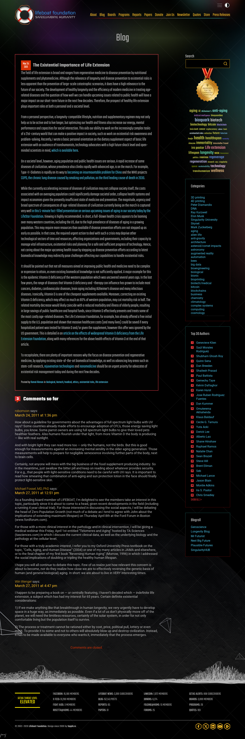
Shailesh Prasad (206, 370)
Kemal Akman (37, 382)
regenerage (216, 157)
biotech (216, 120)
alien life (196, 234)
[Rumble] (227, 726)
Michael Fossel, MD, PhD (32, 489)
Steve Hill (202, 461)
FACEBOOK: (58, 694)
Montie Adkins (205, 485)
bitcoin (212, 125)
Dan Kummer (204, 403)
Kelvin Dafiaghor (206, 385)
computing (197, 309)
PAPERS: (102, 710)
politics (196, 158)
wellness (217, 171)
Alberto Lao (203, 436)
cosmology (198, 313)
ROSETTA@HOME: (61, 710)
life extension (101, 382)
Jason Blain (203, 480)
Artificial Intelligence (202, 116)
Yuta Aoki (202, 427)
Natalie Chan (204, 451)
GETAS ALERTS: (196, 694)
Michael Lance (205, 475)
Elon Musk (197, 216)
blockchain (222, 125)
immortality (204, 143)
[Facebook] (198, 726)
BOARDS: (193, 699)
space (194, 166)
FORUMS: (148, 710)
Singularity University (204, 219)
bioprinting (197, 279)
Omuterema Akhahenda (203, 410)
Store (207, 15)
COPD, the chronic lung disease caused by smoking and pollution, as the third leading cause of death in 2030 (82, 178)
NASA (217, 153)
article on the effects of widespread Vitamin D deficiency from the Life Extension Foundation (82, 336)
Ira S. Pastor (204, 490)
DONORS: (148, 699)
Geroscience (198, 527)
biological (50, 382)
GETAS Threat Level (27, 701)
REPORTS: (102, 705)
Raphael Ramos (206, 446)
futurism (223, 133)
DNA (194, 208)
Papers (148, 15)
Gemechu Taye (205, 380)
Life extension (215, 147)
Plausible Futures (202, 545)
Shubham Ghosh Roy (209, 356)
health (199, 138)
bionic (195, 275)
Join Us (170, 15)
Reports (136, 15)
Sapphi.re (72, 726)
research (211, 162)
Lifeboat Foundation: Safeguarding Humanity (45, 15)
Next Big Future (200, 540)
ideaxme (192, 143)
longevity (207, 152)
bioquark (202, 120)
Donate (159, 15)
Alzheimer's (206, 111)
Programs (124, 15)
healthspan (213, 138)
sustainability (204, 166)
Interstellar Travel (220, 143)
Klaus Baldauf (205, 417)
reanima (203, 157)
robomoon (22, 411)
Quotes (197, 15)
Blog (102, 15)
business (196, 294)
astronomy (197, 249)
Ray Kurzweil (199, 212)
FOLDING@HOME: (152, 705)
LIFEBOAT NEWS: (106, 694)
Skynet (195, 223)
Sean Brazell (204, 456)
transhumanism (201, 171)
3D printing (198, 197)
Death (225, 129)
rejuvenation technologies (59, 366)
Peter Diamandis (201, 205)
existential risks (87, 382)
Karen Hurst (203, 390)
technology (218, 166)
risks (216, 162)
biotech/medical (64, 382)
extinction (208, 133)
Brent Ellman (204, 466)
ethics (76, 382)
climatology (198, 302)
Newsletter (183, 15)
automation (198, 257)
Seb (198, 471)
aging (193, 111)
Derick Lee (202, 432)
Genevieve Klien (206, 342)
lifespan (194, 153)
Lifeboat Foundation (37, 726)
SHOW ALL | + (196, 500)
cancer (202, 129)
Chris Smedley (205, 495)
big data (196, 264)
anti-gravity (198, 238)
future (216, 133)
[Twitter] (206, 726)
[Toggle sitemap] (219, 5)
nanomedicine (88, 366)
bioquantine (217, 115)
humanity (225, 139)
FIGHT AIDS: (58, 705)
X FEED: (56, 699)
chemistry (197, 298)
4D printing (198, 201)
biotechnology (198, 125)
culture (220, 129)
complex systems (202, 305)
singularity (223, 162)
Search (225, 63)
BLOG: (100, 699)
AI (199, 111)
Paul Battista (204, 375)
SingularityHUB (200, 550)
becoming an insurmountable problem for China (94, 172)
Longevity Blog (200, 531)
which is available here (64, 151)
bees (194, 260)
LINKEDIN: (148, 694)
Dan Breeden (204, 366)
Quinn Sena (203, 361)
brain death (194, 129)
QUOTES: (193, 710)
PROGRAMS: (194, 705)
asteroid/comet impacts (206, 246)
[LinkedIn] (213, 726)
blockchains (198, 290)
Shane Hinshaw (206, 441)
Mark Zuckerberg (201, 227)
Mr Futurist (198, 536)
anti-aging (219, 111)
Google (190, 139)
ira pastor (197, 148)
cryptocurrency (211, 129)
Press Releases (221, 15)
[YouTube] (220, 726)
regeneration (198, 162)
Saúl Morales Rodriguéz (204, 349)
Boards (112, 15)
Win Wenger (23, 581)
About (93, 15)
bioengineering (200, 268)
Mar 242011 (26, 65)
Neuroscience (224, 154)
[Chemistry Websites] (207, 85)
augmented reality (202, 253)
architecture (198, 242)
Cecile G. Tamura (207, 422)
